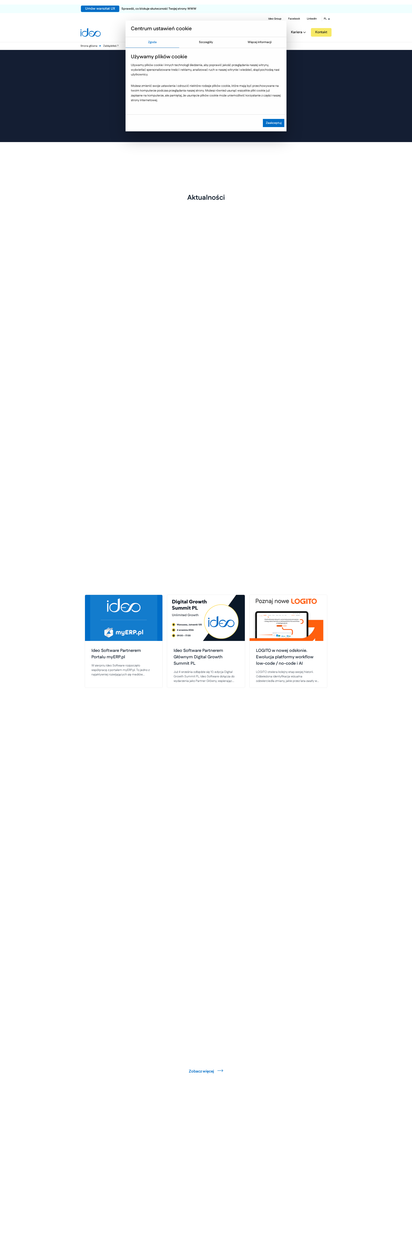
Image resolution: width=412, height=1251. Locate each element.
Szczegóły (206, 42)
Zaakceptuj (274, 123)
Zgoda (152, 42)
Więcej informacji (259, 42)
